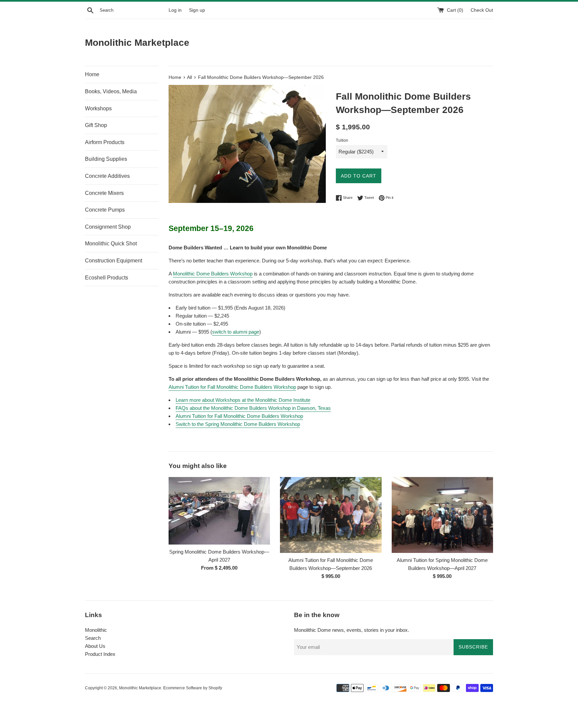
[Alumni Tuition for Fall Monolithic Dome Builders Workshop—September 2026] (330, 515)
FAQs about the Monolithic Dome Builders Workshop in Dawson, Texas (253, 408)
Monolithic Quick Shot (111, 243)
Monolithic (96, 630)
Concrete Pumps (105, 210)
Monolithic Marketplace (137, 42)
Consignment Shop (108, 227)
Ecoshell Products (106, 277)
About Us (95, 646)
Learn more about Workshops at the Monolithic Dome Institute (243, 400)
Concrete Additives (107, 176)
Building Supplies (106, 159)
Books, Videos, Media (111, 91)
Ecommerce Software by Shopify (192, 688)
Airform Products (104, 142)
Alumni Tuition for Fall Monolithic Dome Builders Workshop (232, 387)
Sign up (197, 10)
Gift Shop (96, 125)
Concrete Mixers (104, 193)
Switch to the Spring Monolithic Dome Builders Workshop (238, 424)
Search (93, 638)
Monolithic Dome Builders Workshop (213, 273)
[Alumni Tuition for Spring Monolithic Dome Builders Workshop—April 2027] (442, 515)
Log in (175, 10)
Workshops (98, 108)
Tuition (342, 140)
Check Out (482, 10)
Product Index (100, 654)
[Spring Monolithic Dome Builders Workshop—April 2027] (219, 511)
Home (92, 74)
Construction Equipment (113, 260)
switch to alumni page (235, 332)
